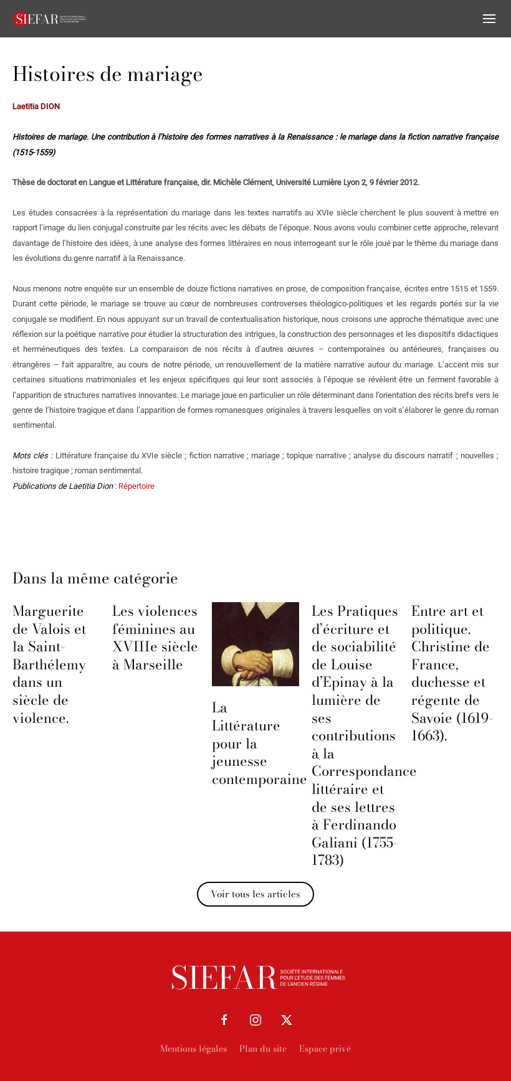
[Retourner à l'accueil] (49, 18)
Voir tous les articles (255, 894)
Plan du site (263, 1048)
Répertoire (136, 486)
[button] (489, 18)
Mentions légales (193, 1048)
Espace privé (325, 1048)
